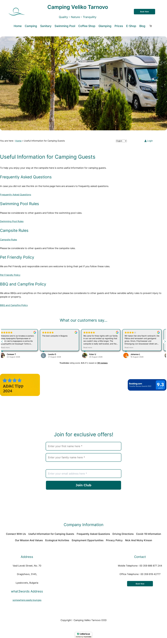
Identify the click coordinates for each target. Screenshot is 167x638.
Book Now (144, 11)
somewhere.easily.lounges (27, 600)
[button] (165, 341)
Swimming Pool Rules (11, 221)
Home (18, 140)
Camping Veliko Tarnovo (77, 7)
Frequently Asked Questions (15, 194)
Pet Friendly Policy (10, 275)
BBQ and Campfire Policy (14, 305)
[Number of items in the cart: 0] (150, 26)
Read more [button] (50, 347)
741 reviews (102, 363)
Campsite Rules (8, 239)
